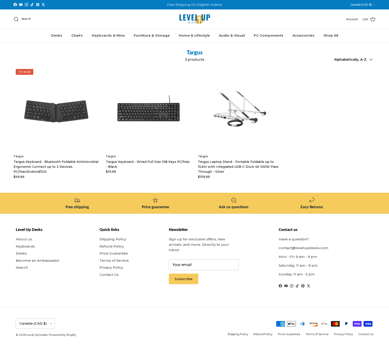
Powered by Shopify (62, 335)
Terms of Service (114, 260)
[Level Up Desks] (194, 19)
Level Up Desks (37, 335)
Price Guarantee (114, 253)
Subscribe (183, 279)
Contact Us (109, 274)
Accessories (303, 35)
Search (22, 267)
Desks (56, 35)
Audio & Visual (232, 35)
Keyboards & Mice (108, 35)
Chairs (77, 35)
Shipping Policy (113, 239)
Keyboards (25, 246)
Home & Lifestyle (194, 35)
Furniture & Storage (152, 35)
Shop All (330, 35)
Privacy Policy (111, 267)
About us (24, 239)
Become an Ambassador (37, 260)
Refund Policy (112, 246)
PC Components (268, 35)
